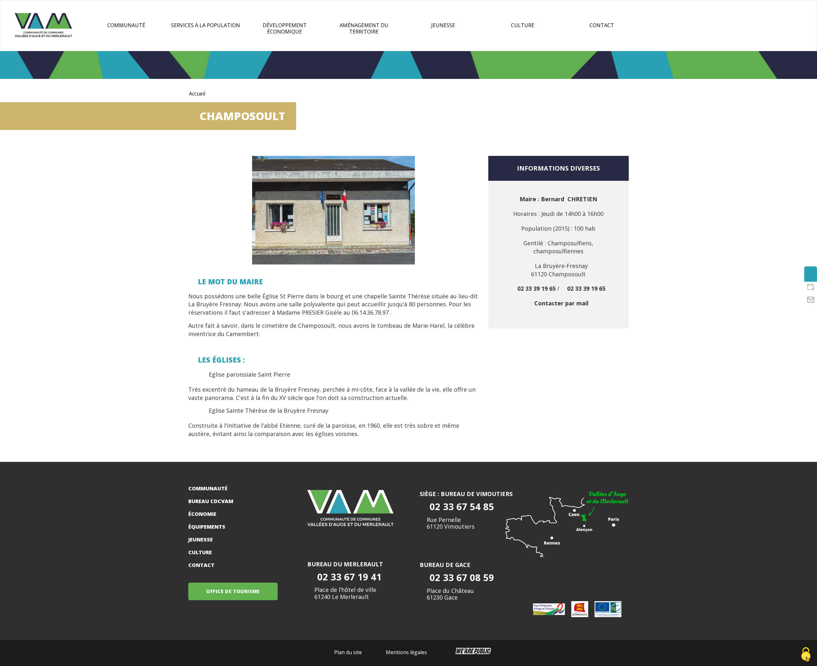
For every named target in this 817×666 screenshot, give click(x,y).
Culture (522, 25)
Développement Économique (285, 28)
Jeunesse (200, 539)
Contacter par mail (561, 303)
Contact (601, 25)
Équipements (206, 526)
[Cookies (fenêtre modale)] (806, 655)
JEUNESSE (443, 25)
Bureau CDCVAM (210, 501)
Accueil (197, 93)
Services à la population (205, 25)
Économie (202, 513)
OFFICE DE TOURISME (233, 591)
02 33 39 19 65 (536, 288)
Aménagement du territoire (364, 28)
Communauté (126, 25)
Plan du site (348, 652)
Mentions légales (406, 652)
